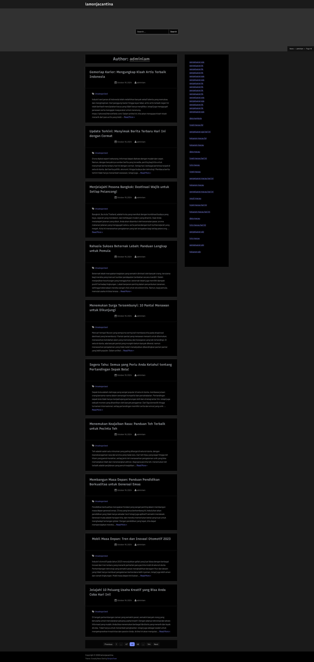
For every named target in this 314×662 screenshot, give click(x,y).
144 (149, 644)
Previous (108, 644)
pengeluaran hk (196, 65)
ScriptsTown (112, 658)
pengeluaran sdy (197, 245)
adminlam (141, 82)
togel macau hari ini (198, 205)
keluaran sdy (195, 251)
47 (126, 644)
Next (156, 644)
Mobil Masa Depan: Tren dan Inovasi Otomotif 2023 (131, 539)
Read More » (129, 117)
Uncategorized (101, 93)
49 (138, 644)
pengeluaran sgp (197, 62)
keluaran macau (197, 185)
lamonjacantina (99, 4)
